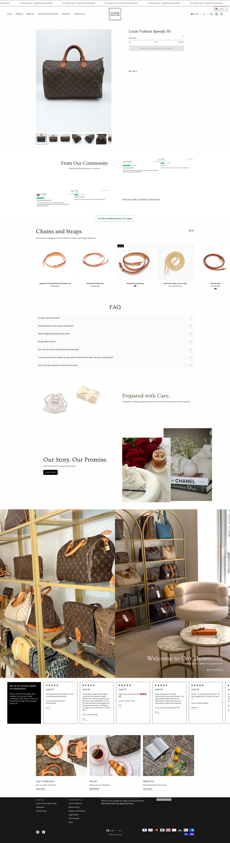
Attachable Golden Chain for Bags (175, 283)
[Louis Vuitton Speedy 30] (41, 139)
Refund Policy (74, 807)
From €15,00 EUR (175, 286)
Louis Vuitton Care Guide (46, 803)
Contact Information (77, 811)
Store (71, 822)
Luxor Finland (117, 834)
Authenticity (41, 811)
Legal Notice (74, 815)
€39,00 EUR (95, 286)
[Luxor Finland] (115, 14)
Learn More (40, 789)
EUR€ (196, 14)
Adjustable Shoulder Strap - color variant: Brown (135, 286)
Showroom (40, 807)
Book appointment (215, 670)
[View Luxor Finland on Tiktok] (43, 832)
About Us (39, 800)
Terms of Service (75, 803)
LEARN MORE (50, 472)
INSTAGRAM (94, 789)
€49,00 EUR (54, 286)
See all (191, 230)
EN (204, 14)
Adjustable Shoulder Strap (95, 283)
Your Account (74, 818)
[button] (211, 14)
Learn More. (147, 789)
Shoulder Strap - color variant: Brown (215, 288)
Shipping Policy (75, 800)
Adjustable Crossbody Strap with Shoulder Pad (55, 283)
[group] (115, 266)
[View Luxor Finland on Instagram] (37, 832)
